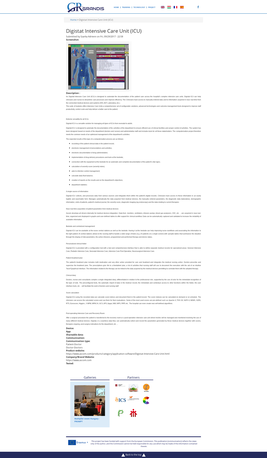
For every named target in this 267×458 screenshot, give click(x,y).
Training (126, 7)
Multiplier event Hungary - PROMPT (87, 420)
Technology (139, 7)
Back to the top (133, 454)
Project (151, 7)
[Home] (86, 7)
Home (116, 7)
